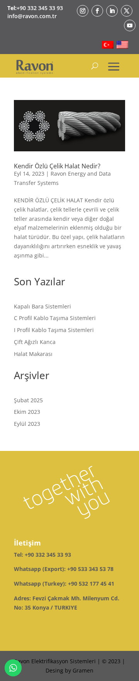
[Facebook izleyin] (97, 11)
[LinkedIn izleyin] (112, 11)
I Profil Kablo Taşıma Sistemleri (54, 330)
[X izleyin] (126, 11)
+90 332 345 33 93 (40, 8)
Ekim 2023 (27, 411)
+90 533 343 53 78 (90, 569)
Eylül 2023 (27, 423)
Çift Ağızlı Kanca (35, 342)
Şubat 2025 (28, 400)
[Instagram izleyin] (82, 11)
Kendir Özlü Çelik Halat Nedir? (57, 166)
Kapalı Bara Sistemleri (42, 306)
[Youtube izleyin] (130, 25)
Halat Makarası (33, 353)
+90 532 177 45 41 (91, 583)
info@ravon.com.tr (32, 16)
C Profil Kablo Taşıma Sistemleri (55, 318)
